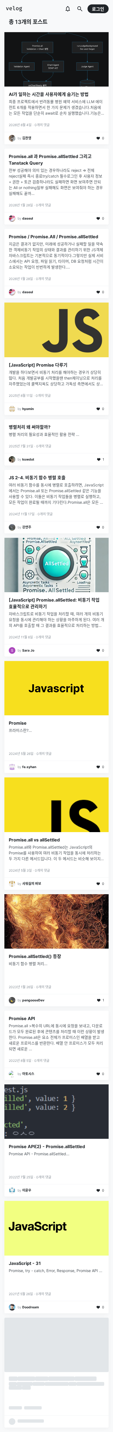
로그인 (98, 9)
